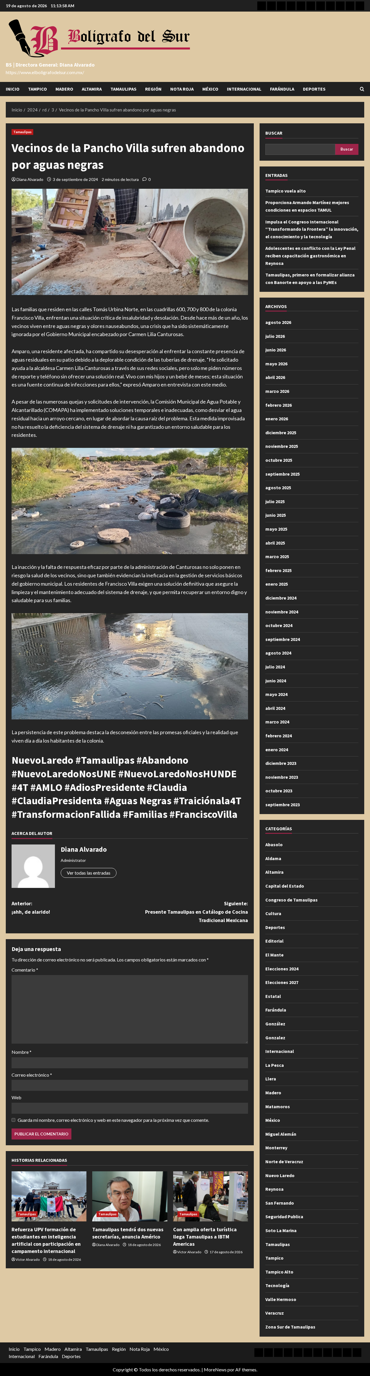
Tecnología (277, 1285)
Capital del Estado (284, 886)
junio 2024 (275, 681)
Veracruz (274, 1313)
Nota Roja (182, 89)
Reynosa (274, 1189)
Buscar (273, 133)
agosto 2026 (278, 322)
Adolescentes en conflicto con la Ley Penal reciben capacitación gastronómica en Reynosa (310, 255)
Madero (64, 89)
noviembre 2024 (281, 612)
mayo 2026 (276, 364)
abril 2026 (275, 377)
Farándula (282, 89)
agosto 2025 (278, 487)
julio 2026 (275, 336)
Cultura (273, 913)
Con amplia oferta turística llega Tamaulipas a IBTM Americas (205, 1236)
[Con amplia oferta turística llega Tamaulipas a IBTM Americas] (210, 1196)
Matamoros (277, 1106)
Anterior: (31, 907)
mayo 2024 (276, 694)
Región (153, 89)
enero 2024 (276, 749)
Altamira (92, 89)
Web (16, 1097)
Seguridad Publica (284, 1216)
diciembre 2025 (280, 432)
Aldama (273, 858)
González (275, 1024)
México (210, 89)
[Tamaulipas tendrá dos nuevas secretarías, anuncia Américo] (129, 1196)
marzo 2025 (277, 556)
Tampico (37, 89)
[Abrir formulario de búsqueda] (362, 89)
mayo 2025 (276, 529)
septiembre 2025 (282, 474)
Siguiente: (196, 912)
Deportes (314, 89)
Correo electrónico (32, 1075)
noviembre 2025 (281, 446)
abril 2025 (275, 543)
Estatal (273, 996)
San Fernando (279, 1203)
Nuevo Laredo (280, 1175)
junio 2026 (275, 350)
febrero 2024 (278, 736)
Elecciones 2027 (281, 982)
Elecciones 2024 (281, 969)
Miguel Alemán (280, 1134)
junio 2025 (275, 515)
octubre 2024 (278, 625)
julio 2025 (275, 501)
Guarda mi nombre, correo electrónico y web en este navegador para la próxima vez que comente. (113, 1120)
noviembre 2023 (281, 777)
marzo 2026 (277, 391)
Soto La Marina (281, 1230)
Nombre (22, 1052)
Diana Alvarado (29, 179)
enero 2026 (276, 419)
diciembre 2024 (280, 598)
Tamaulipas (123, 89)
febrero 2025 (278, 570)
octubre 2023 (278, 791)
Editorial (274, 941)
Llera (270, 1079)
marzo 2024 (277, 722)
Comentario (25, 969)
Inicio (12, 89)
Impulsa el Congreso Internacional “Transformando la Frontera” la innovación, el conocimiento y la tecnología (311, 229)
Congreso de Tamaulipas (291, 900)
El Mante (274, 955)
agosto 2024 (278, 653)
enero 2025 (276, 584)
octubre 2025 (278, 460)
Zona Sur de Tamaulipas (290, 1327)
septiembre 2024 (282, 639)
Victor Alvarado (28, 1259)
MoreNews (215, 1369)
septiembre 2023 (282, 804)
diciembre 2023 (280, 763)
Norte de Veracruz (284, 1161)
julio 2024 (275, 667)
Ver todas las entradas (88, 872)
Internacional (244, 89)
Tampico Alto (279, 1272)
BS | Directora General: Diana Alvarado (50, 64)
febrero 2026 (278, 405)
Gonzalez (275, 1037)
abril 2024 (275, 708)
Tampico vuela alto (285, 191)
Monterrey (276, 1147)
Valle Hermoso (280, 1299)
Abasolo (274, 844)
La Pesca (274, 1065)
